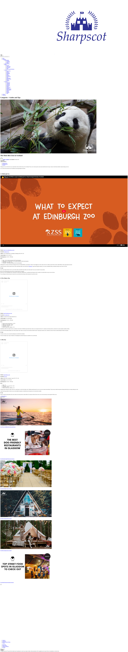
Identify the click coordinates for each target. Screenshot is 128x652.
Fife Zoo (3, 165)
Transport (7, 80)
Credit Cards (8, 66)
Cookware (8, 84)
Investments (8, 67)
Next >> (5, 396)
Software (7, 90)
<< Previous (2, 396)
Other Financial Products (10, 69)
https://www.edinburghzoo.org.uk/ (9, 250)
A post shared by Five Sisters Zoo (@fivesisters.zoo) (14, 309)
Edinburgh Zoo (4, 163)
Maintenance (8, 78)
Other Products (8, 89)
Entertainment (6, 60)
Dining (7, 71)
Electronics (8, 85)
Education (8, 72)
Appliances (8, 82)
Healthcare (8, 73)
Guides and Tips (7, 63)
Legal (7, 77)
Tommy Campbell (6, 159)
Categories (4, 59)
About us (3, 94)
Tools (7, 93)
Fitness (7, 62)
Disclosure (4, 644)
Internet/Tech (8, 76)
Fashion (7, 86)
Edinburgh (30, 266)
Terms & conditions (5, 646)
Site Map (3, 647)
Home (3, 58)
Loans (7, 68)
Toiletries (7, 92)
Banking (7, 65)
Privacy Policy (4, 645)
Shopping (5, 81)
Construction (8, 70)
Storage (7, 91)
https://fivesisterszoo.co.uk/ (8, 313)
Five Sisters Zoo (5, 164)
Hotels (7, 74)
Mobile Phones (8, 88)
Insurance (7, 75)
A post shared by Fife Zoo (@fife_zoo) (14, 370)
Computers (8, 83)
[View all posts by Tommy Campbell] (1, 159)
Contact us (4, 95)
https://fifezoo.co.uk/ (7, 374)
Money (5, 64)
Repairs (7, 79)
